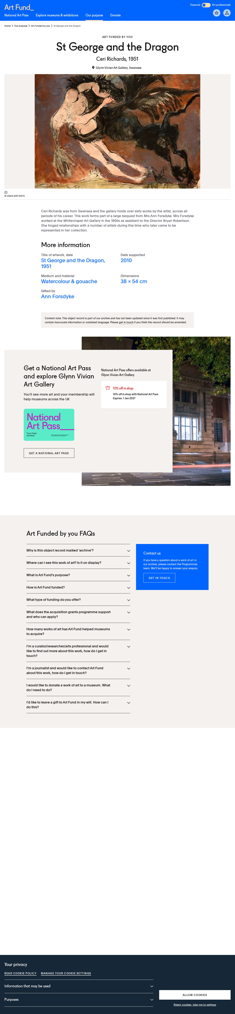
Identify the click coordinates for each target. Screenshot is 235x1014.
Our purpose (94, 15)
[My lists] (216, 13)
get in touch (126, 322)
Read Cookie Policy (20, 973)
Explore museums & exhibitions (57, 15)
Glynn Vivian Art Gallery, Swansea (118, 67)
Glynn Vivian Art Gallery (117, 375)
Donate (115, 15)
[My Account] (227, 13)
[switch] (206, 5)
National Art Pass (16, 15)
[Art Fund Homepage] (19, 6)
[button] (49, 453)
